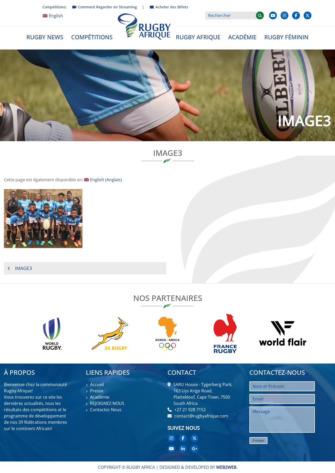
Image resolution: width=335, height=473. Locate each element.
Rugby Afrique (198, 37)
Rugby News (44, 37)
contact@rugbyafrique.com (201, 416)
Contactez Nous (105, 409)
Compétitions (92, 37)
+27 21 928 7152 (190, 409)
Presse (96, 391)
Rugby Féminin (286, 37)
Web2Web (226, 467)
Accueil (97, 384)
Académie (242, 37)
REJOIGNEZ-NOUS (107, 403)
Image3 (23, 268)
